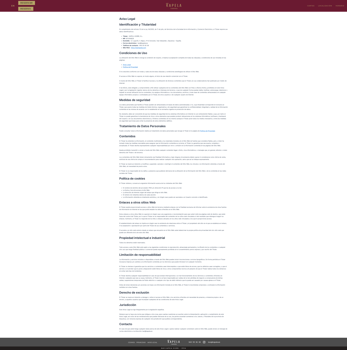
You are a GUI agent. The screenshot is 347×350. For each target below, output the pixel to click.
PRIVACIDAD (141, 342)
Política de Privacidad (130, 67)
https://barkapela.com (138, 48)
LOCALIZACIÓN (325, 6)
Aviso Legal (127, 65)
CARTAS (310, 6)
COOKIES (131, 342)
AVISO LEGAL (152, 342)
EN (13, 6)
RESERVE (26, 8)
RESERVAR (27, 3)
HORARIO (340, 6)
